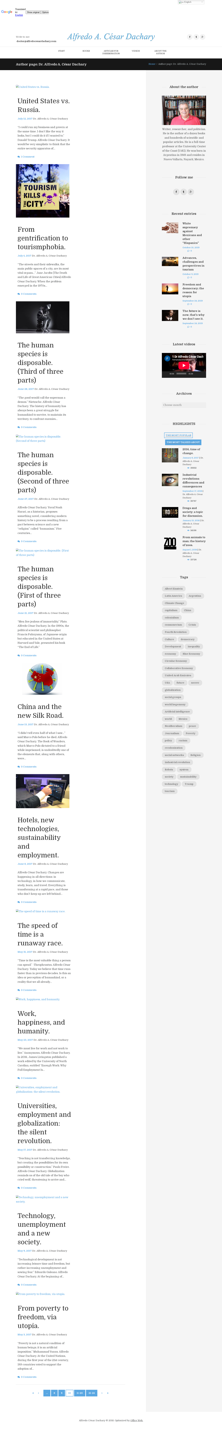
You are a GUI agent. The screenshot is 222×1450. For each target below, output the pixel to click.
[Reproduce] (166, 374)
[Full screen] (201, 374)
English (187, 2)
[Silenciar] (196, 374)
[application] (184, 365)
